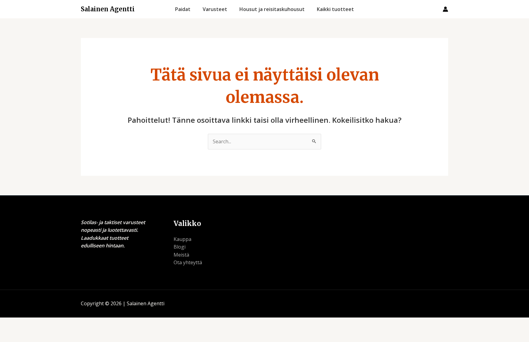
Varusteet (215, 9)
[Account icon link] (445, 9)
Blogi (180, 246)
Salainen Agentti (108, 9)
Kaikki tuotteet (335, 9)
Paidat (182, 9)
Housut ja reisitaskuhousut (272, 9)
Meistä (181, 254)
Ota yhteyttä (188, 262)
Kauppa (182, 239)
